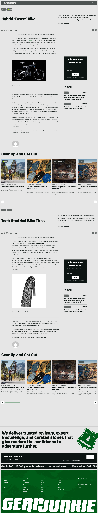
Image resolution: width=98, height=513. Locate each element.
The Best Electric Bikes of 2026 (12, 187)
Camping (25, 478)
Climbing (60, 478)
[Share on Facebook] (95, 30)
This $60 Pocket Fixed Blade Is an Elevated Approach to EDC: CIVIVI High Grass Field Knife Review (74, 97)
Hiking (24, 480)
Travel (24, 485)
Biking (10, 9)
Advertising (6, 485)
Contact (6, 480)
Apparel (59, 487)
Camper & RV (61, 489)
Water (41, 489)
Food (41, 480)
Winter (25, 487)
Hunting (59, 480)
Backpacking (68, 104)
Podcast (6, 482)
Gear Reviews (25, 3)
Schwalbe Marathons (38, 243)
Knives (67, 92)
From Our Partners (42, 3)
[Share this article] (92, 30)
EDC (58, 485)
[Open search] (93, 3)
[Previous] (2, 201)
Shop (5, 487)
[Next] (95, 201)
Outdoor (25, 491)
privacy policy (81, 77)
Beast (30, 40)
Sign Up (75, 74)
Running (59, 482)
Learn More (51, 34)
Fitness (42, 487)
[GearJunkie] (10, 3)
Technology (26, 482)
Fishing (42, 482)
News (33, 3)
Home (4, 9)
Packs (41, 491)
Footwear (25, 489)
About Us (6, 478)
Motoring (42, 478)
